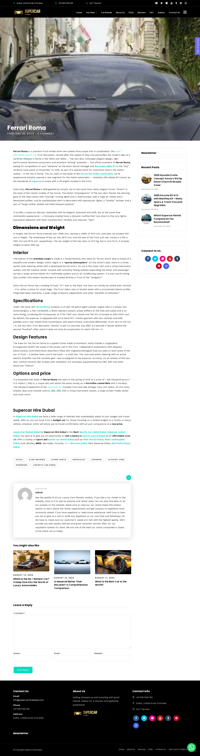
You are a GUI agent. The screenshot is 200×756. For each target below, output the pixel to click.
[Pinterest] (181, 3)
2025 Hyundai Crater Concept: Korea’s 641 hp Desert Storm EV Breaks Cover (168, 180)
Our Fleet (90, 12)
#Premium (21, 465)
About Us (120, 12)
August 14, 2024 (23, 575)
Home (79, 12)
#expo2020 (78, 460)
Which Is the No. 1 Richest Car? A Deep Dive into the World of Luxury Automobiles (31, 582)
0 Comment (45, 133)
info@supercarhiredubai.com (28, 700)
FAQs (131, 12)
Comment (19, 613)
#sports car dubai (44, 465)
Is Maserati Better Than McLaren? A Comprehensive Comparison (71, 585)
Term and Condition (178, 749)
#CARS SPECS (58, 460)
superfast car (54, 387)
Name (17, 653)
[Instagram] (186, 3)
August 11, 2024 (105, 578)
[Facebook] (148, 259)
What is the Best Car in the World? (111, 583)
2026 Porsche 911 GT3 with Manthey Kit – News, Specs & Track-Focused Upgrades (168, 200)
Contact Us (174, 12)
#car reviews (37, 460)
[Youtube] (172, 3)
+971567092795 (65, 3)
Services (141, 12)
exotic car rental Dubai (61, 439)
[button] (191, 747)
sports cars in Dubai (94, 436)
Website (98, 653)
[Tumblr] (176, 3)
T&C (151, 12)
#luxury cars (116, 460)
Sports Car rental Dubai (92, 432)
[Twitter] (155, 259)
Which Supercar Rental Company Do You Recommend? (167, 219)
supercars (37, 181)
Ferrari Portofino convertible (97, 173)
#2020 (19, 460)
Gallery (161, 12)
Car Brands (106, 12)
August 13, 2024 (64, 578)
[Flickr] (167, 3)
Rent (76, 443)
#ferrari (96, 460)
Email (57, 653)
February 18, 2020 (20, 133)
